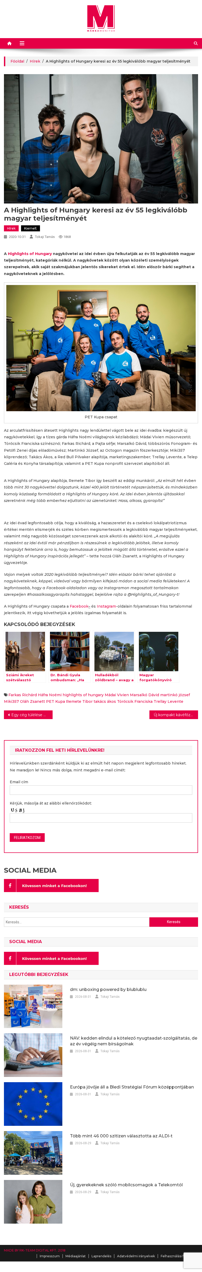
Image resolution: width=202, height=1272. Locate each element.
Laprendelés (101, 1256)
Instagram (106, 606)
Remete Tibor (79, 701)
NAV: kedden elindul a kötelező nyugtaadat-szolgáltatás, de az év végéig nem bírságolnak (133, 1041)
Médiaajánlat (75, 1256)
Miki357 (11, 701)
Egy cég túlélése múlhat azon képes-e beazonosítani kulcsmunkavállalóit (31, 715)
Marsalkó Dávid (144, 695)
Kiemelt (30, 228)
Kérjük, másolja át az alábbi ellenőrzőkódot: (51, 803)
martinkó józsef (175, 695)
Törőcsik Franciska (135, 701)
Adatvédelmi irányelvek (136, 1256)
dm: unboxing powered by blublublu (108, 989)
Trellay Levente (168, 701)
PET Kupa (55, 701)
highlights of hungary (83, 695)
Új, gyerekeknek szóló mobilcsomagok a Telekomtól (126, 1184)
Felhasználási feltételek (179, 1256)
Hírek (11, 228)
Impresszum (50, 1256)
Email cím (19, 782)
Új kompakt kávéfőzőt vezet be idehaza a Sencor (176, 715)
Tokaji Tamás (45, 237)
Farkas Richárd (22, 695)
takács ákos (105, 701)
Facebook (79, 606)
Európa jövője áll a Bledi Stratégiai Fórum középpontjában (132, 1087)
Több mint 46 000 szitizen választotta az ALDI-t (121, 1135)
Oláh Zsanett (32, 701)
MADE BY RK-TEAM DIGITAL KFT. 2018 (34, 1250)
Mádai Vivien (117, 695)
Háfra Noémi (50, 695)
